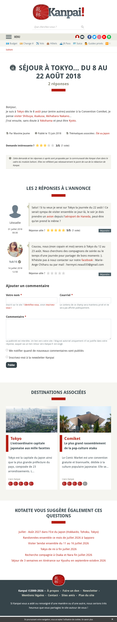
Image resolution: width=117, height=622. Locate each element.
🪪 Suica (77, 43)
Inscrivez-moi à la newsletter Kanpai (31, 357)
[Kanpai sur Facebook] (89, 37)
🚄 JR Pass (65, 43)
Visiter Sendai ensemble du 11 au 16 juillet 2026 (58, 543)
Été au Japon (103, 133)
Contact (53, 595)
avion (50, 216)
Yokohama (46, 120)
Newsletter (90, 590)
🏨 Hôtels (51, 43)
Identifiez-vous (31, 304)
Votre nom (14, 295)
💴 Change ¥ (27, 43)
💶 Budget (11, 43)
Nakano (64, 116)
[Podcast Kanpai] (109, 37)
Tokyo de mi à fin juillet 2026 (59, 549)
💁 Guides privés (94, 43)
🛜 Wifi (109, 43)
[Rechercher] (83, 27)
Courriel (66, 295)
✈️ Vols (40, 43)
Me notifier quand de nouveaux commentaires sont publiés (46, 350)
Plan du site (86, 595)
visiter (18, 116)
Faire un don (71, 590)
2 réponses (58, 84)
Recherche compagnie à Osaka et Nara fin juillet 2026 (58, 555)
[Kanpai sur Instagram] (99, 37)
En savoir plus (87, 619)
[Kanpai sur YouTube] (104, 37)
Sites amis (68, 595)
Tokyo (20, 111)
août (38, 111)
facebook (87, 260)
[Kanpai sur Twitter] (94, 37)
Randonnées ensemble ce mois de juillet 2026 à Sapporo (58, 537)
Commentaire (16, 316)
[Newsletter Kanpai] (82, 37)
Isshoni (9, 49)
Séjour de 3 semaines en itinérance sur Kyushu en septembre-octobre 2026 (58, 560)
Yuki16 (13, 261)
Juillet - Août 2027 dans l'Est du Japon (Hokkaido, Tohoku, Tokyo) (59, 532)
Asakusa (39, 116)
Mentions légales (33, 595)
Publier (11, 365)
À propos (53, 590)
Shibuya (28, 116)
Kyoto (72, 120)
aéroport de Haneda (77, 216)
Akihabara (52, 116)
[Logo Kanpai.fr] (58, 12)
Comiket (72, 438)
